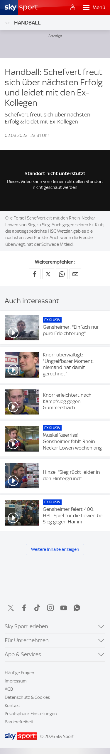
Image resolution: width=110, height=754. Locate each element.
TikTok (37, 608)
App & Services (23, 654)
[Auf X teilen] (48, 274)
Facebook (24, 608)
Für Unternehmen (27, 640)
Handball (27, 23)
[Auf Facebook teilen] (34, 274)
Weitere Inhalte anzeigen (55, 549)
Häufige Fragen (19, 672)
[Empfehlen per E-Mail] (75, 274)
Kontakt (12, 705)
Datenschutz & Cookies (27, 697)
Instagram (50, 608)
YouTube (63, 608)
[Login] (73, 7)
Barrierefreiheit (19, 722)
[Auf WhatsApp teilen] (62, 274)
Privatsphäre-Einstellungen (31, 713)
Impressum (16, 681)
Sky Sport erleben (26, 626)
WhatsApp (77, 608)
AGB (9, 689)
